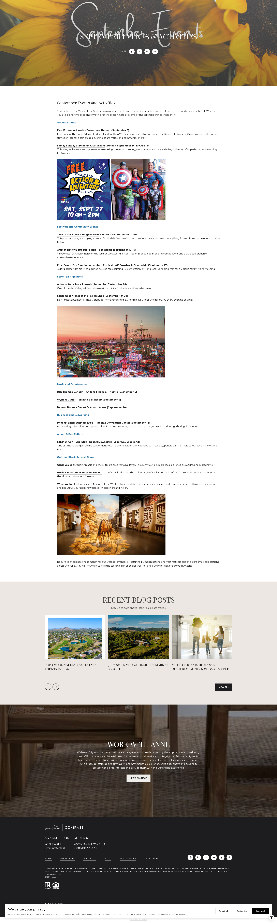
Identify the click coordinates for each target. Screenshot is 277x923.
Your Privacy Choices (138, 920)
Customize (242, 911)
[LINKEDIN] (198, 857)
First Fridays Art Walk (70, 130)
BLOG (108, 858)
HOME (48, 858)
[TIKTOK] (229, 857)
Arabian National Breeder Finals (76, 249)
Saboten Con (65, 442)
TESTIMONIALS (128, 858)
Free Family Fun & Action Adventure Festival (85, 265)
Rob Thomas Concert (70, 392)
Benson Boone (66, 407)
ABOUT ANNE (67, 858)
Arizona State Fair (68, 284)
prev (48, 687)
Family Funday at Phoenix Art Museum (81, 145)
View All (224, 687)
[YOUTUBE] (214, 857)
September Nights (68, 296)
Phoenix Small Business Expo (75, 422)
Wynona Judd (66, 399)
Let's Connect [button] (138, 778)
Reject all (223, 911)
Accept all (260, 911)
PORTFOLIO (89, 858)
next (56, 687)
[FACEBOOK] (221, 857)
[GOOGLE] (190, 857)
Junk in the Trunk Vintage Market (78, 234)
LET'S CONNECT (152, 858)
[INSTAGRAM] (206, 857)
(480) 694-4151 (53, 844)
